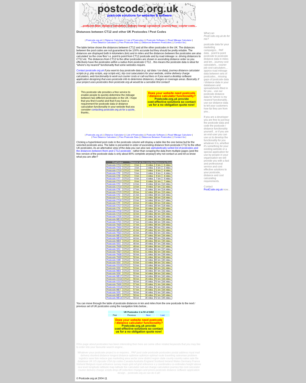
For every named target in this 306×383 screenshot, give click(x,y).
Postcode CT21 (114, 222)
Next (148, 315)
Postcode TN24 (114, 227)
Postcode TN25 (114, 225)
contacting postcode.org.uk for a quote (112, 109)
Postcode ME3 (114, 295)
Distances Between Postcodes (156, 42)
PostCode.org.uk (213, 189)
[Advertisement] (139, 37)
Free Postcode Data (129, 42)
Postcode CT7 (113, 178)
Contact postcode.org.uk (90, 70)
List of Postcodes (135, 40)
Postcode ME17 (114, 276)
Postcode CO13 (114, 281)
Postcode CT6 (113, 189)
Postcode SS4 (114, 262)
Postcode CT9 (113, 173)
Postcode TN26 (114, 246)
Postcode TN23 (114, 233)
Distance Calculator (114, 40)
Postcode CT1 (113, 197)
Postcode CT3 (113, 184)
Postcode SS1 (114, 249)
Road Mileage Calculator (180, 40)
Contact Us (179, 42)
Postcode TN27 (114, 252)
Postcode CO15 (114, 265)
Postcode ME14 (114, 298)
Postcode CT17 (114, 206)
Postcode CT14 (114, 187)
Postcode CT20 (114, 216)
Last (162, 315)
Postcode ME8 (114, 271)
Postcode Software (156, 40)
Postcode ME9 (114, 241)
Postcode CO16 (114, 279)
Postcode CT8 (113, 176)
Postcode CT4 (113, 208)
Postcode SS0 (114, 268)
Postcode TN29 (114, 257)
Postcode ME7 (114, 290)
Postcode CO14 (114, 287)
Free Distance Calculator (104, 42)
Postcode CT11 (114, 168)
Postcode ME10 (114, 238)
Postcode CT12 (114, 165)
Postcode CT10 (114, 170)
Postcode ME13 (114, 219)
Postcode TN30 (114, 284)
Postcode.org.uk (94, 40)
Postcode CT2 (113, 195)
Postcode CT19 (114, 214)
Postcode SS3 (114, 243)
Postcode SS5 (114, 292)
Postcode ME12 (114, 230)
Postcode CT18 (114, 211)
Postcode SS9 (114, 273)
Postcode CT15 (114, 192)
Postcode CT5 (113, 203)
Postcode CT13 (114, 181)
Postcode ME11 (114, 235)
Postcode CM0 (114, 260)
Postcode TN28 (114, 254)
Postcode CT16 (114, 200)
